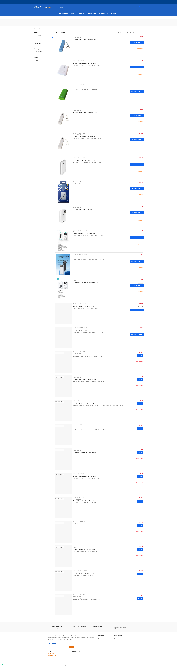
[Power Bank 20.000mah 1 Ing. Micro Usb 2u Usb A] (63, 410)
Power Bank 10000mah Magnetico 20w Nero (83, 525)
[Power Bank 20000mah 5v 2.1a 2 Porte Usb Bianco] (63, 580)
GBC (77, 61)
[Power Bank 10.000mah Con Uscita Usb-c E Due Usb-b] (63, 434)
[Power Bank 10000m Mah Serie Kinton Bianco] (63, 337)
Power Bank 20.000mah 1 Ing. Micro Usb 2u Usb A (84, 403)
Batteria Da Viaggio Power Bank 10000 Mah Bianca (84, 63)
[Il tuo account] (142, 7)
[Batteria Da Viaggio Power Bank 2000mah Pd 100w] (63, 604)
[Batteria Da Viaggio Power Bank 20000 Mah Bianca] (63, 483)
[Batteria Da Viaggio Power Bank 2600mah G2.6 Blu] (63, 46)
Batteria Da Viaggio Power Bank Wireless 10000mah (84, 379)
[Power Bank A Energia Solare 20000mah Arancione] (63, 459)
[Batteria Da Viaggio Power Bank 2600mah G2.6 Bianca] (63, 143)
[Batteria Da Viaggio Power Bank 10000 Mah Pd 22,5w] (63, 167)
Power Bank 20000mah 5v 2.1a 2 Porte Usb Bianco (84, 573)
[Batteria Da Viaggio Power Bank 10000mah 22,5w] (63, 216)
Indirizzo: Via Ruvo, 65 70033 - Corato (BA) (56, 658)
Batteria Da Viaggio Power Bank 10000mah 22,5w (84, 209)
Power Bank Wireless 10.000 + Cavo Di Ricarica (83, 185)
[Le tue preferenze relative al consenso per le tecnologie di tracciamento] (2, 664)
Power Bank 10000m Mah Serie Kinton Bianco (83, 330)
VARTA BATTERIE (80, 183)
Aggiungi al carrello (136, 42)
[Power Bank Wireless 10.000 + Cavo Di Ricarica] (63, 192)
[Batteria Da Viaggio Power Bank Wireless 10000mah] (63, 386)
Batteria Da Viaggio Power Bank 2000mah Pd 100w (84, 598)
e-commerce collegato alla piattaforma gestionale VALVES (60, 665)
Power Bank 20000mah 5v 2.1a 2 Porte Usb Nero (84, 549)
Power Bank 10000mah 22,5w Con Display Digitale (84, 233)
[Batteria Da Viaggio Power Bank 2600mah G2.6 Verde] (63, 119)
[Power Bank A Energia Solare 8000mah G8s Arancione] (63, 362)
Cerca (118, 7)
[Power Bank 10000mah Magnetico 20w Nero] (63, 532)
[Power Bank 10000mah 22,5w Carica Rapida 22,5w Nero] (63, 289)
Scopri (140, 355)
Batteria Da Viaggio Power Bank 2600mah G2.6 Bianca (85, 136)
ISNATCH (78, 37)
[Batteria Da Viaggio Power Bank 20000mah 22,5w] (63, 507)
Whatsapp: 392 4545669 (52, 655)
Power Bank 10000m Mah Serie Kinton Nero (83, 257)
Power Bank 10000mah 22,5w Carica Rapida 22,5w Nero (85, 282)
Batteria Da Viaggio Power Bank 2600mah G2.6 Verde (85, 112)
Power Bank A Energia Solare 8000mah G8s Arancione (85, 355)
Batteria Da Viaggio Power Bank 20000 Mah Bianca (84, 476)
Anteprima (142, 46)
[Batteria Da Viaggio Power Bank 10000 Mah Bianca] (63, 70)
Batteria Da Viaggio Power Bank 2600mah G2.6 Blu (84, 39)
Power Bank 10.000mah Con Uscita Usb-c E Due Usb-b (85, 427)
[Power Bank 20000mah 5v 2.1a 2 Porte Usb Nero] (63, 556)
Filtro (56, 32)
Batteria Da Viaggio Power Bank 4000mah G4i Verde (84, 87)
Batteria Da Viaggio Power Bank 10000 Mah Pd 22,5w (85, 160)
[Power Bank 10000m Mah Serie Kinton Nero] (63, 264)
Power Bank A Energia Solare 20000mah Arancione (84, 452)
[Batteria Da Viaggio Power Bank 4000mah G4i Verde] (63, 94)
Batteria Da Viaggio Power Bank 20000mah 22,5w (84, 500)
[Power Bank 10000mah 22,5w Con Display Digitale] (63, 240)
